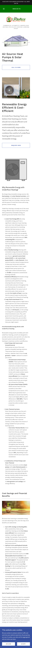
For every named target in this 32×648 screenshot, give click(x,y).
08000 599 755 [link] (17, 9)
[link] (16, 19)
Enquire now (16, 145)
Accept (23, 644)
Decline (8, 644)
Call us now (16, 67)
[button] (3, 8)
